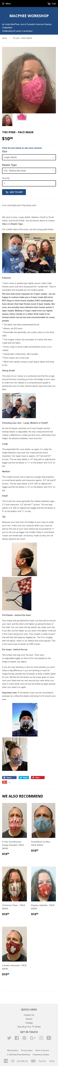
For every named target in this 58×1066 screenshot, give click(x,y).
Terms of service (42, 1050)
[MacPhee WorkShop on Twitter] (9, 1038)
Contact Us (29, 1014)
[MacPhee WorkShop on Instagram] (41, 1038)
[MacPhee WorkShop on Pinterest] (24, 1038)
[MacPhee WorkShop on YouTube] (49, 1038)
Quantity (6, 178)
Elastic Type (9, 165)
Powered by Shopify (41, 1054)
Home (4, 38)
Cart (53, 3)
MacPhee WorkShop (29, 15)
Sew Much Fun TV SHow (29, 1026)
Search (29, 1018)
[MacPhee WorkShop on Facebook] (17, 1038)
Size (4, 151)
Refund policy (12, 1050)
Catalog (29, 1022)
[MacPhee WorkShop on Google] (33, 1038)
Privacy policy (27, 1050)
